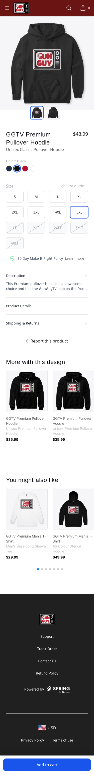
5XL (79, 212)
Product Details (19, 306)
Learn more (74, 258)
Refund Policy (47, 673)
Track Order (47, 648)
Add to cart (47, 765)
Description (15, 275)
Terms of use (62, 740)
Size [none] (10, 186)
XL (79, 196)
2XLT (58, 227)
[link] (26, 391)
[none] (72, 186)
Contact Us (47, 661)
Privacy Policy (32, 740)
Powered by (34, 689)
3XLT (79, 227)
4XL (58, 212)
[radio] (15, 196)
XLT (36, 227)
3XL (36, 212)
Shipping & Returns (22, 323)
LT (15, 227)
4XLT (15, 243)
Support (47, 636)
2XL (15, 212)
